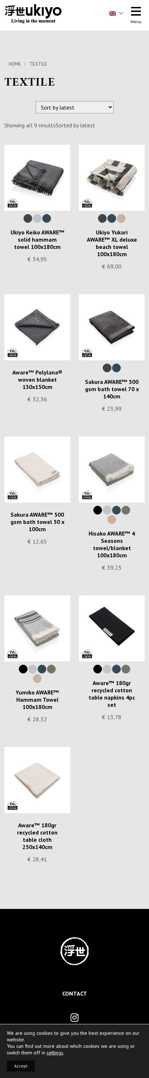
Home (15, 64)
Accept (20, 1066)
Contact (74, 993)
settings (55, 1052)
